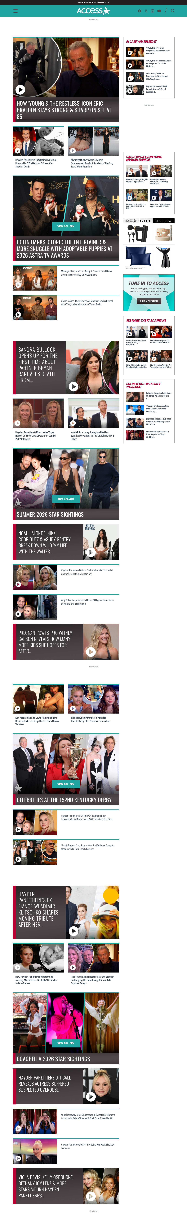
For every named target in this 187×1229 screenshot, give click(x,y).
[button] (15, 11)
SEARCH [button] (173, 10)
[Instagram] (152, 10)
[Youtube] (159, 10)
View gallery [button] (65, 226)
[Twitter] (146, 10)
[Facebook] (139, 10)
